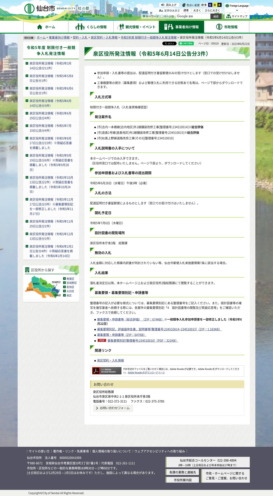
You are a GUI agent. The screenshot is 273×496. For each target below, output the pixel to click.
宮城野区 (71, 282)
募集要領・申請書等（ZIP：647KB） (121, 334)
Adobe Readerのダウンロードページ (146, 372)
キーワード (152, 16)
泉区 (69, 295)
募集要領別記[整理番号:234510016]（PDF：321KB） (143, 340)
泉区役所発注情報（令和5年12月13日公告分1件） (51, 236)
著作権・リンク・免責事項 (71, 451)
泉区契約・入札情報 (104, 37)
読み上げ (171, 4)
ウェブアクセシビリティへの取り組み (159, 451)
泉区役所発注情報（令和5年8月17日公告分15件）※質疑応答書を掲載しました (51, 143)
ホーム (41, 37)
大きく (197, 10)
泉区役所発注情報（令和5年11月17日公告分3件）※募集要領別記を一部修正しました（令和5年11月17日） (51, 206)
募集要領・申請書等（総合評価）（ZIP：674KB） (130, 319)
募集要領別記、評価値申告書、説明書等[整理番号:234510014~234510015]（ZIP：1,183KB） (159, 329)
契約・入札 (80, 37)
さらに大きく (212, 10)
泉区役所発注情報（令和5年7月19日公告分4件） (51, 128)
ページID (169, 16)
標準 (204, 5)
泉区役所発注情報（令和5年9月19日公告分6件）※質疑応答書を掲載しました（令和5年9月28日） (51, 162)
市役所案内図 (183, 480)
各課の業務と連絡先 (182, 472)
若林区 (70, 287)
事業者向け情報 (59, 37)
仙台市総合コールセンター (198, 460)
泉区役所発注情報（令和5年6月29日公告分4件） (51, 115)
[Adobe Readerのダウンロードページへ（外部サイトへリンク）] (106, 368)
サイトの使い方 (39, 451)
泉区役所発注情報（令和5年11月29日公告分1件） (51, 223)
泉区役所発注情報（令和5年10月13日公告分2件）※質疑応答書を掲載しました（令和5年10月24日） (51, 184)
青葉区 (70, 278)
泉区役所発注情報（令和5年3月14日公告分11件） (51, 65)
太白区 (70, 291)
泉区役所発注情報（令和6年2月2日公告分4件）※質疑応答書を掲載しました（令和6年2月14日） (51, 251)
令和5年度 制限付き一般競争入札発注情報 (149, 37)
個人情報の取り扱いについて (111, 451)
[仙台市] (57, 8)
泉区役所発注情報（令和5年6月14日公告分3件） (51, 103)
